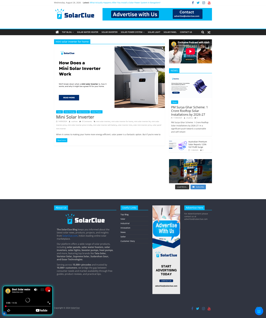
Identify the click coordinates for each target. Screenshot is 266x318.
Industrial (125, 223)
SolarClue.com (70, 235)
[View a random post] (209, 32)
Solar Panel (170, 32)
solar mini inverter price (142, 125)
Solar (59, 112)
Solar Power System (131, 32)
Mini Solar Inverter (75, 117)
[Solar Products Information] (57, 32)
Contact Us (186, 32)
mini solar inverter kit (142, 121)
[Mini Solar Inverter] (109, 47)
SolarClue (75, 308)
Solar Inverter (109, 32)
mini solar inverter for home (122, 121)
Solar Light (154, 32)
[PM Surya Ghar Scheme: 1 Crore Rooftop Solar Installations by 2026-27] (190, 76)
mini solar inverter (103, 121)
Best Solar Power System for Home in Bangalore (112, 2)
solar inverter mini (125, 125)
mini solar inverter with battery (105, 125)
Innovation (125, 227)
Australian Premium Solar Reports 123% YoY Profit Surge (197, 144)
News (174, 102)
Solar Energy (70, 112)
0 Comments (87, 121)
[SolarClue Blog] (85, 215)
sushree (74, 121)
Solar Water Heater (87, 32)
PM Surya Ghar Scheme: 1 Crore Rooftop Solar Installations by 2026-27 (189, 110)
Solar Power (96, 112)
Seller (123, 236)
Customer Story (128, 241)
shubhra (189, 118)
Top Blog (67, 32)
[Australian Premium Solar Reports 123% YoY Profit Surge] (178, 140)
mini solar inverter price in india (80, 125)
